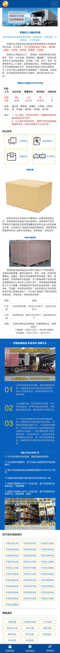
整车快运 (12, 634)
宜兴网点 (51, 156)
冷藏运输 (12, 621)
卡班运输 (29, 627)
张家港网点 (47, 140)
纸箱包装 (47, 634)
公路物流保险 (29, 621)
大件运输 (47, 621)
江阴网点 (23, 140)
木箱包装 (12, 640)
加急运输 (47, 627)
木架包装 (29, 640)
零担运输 (29, 634)
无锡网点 (23, 156)
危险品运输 (12, 627)
